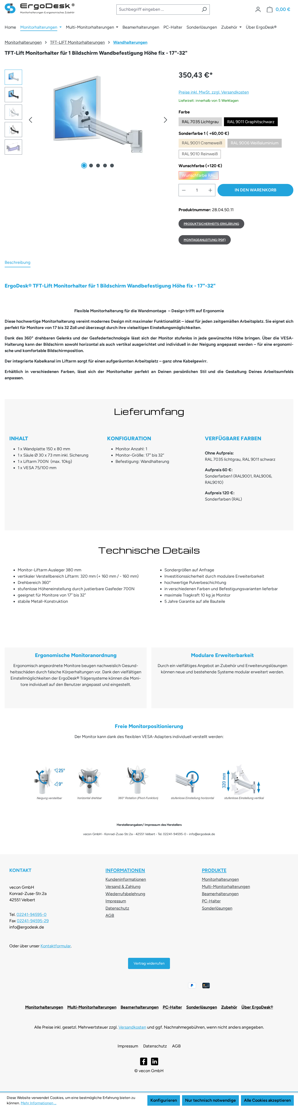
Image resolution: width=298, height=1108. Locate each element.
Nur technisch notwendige (210, 1100)
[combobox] (157, 9)
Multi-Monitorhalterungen (226, 886)
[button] (30, 119)
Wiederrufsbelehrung (125, 893)
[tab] (17, 262)
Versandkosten (132, 1027)
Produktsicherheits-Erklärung (211, 224)
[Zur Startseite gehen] (39, 8)
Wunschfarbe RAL (200, 176)
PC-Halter (211, 901)
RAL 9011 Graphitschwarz (250, 121)
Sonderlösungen (217, 908)
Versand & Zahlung (123, 886)
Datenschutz (117, 908)
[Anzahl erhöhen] (210, 190)
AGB (109, 915)
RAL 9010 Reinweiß (201, 155)
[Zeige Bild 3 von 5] (98, 165)
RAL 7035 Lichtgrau (200, 121)
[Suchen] (204, 9)
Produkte (214, 870)
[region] (87, 120)
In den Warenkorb (255, 190)
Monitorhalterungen (220, 879)
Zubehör (229, 1007)
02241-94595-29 (33, 920)
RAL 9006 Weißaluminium (256, 144)
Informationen (125, 870)
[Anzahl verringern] (184, 190)
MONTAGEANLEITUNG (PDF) (205, 240)
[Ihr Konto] (258, 9)
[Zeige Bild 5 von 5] (112, 165)
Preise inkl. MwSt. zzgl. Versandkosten (214, 92)
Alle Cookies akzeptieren (267, 1100)
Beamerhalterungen (220, 893)
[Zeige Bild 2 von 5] (91, 165)
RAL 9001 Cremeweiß (203, 144)
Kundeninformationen (125, 879)
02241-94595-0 (32, 914)
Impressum (115, 901)
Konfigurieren (163, 1100)
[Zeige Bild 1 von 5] (84, 165)
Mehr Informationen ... (38, 1103)
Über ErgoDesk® (257, 1007)
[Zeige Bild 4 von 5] (105, 165)
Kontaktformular (56, 946)
